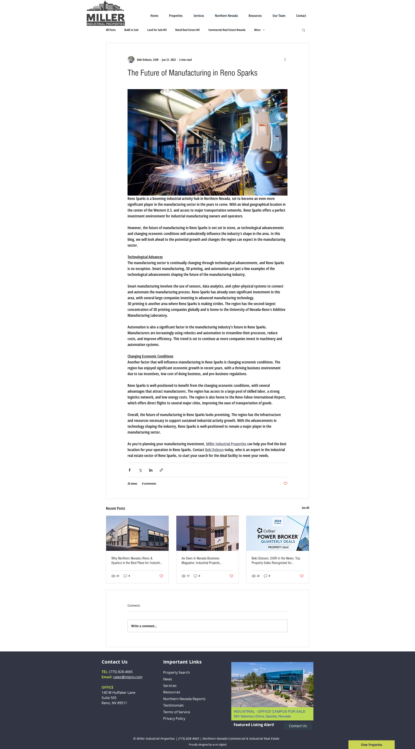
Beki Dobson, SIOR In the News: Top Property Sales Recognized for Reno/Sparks (276, 560)
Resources (171, 692)
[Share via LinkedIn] (151, 470)
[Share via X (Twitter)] (140, 470)
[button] (304, 30)
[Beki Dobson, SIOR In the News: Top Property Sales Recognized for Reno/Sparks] (277, 533)
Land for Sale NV (157, 30)
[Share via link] (161, 470)
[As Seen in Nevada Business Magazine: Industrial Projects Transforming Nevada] (207, 533)
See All (305, 508)
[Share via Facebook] (130, 470)
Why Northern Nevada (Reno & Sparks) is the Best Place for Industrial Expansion (136, 560)
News (167, 679)
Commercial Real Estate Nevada (227, 30)
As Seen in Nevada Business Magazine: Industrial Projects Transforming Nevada (201, 560)
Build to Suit (131, 30)
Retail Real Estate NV (187, 30)
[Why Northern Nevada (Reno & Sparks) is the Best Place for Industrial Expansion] (137, 533)
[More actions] (284, 59)
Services (170, 685)
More (257, 30)
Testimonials (173, 705)
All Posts (111, 30)
